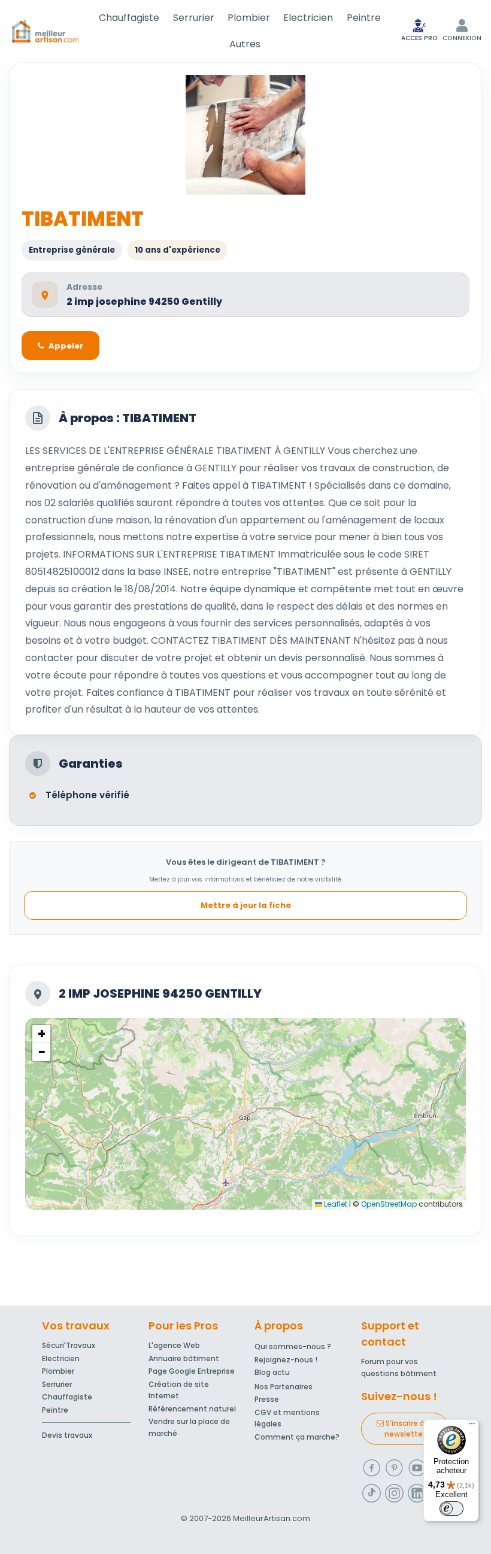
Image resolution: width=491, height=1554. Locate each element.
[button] (41, 1034)
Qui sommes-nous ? (292, 1346)
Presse (266, 1399)
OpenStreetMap (389, 1204)
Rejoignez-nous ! (285, 1360)
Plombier (249, 18)
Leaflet (334, 1204)
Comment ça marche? (297, 1437)
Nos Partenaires (283, 1387)
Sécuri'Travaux (68, 1345)
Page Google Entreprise (191, 1371)
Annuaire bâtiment (183, 1358)
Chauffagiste (129, 18)
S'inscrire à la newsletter (408, 1428)
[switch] (451, 1508)
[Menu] (472, 1426)
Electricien (308, 18)
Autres (244, 44)
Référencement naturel (192, 1409)
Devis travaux (67, 1435)
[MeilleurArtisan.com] (45, 31)
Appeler (66, 346)
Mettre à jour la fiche (246, 905)
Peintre (364, 18)
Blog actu (272, 1372)
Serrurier (193, 18)
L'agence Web (174, 1345)
